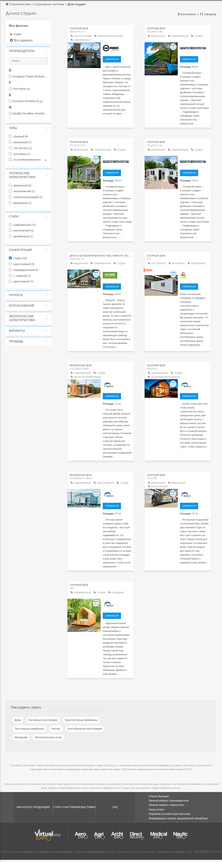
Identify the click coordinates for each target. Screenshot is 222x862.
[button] (28, 51)
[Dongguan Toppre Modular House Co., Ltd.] (194, 275)
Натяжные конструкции (43, 720)
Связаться (111, 59)
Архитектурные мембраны (81, 720)
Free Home (21, 89)
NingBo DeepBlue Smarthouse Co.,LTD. (30, 113)
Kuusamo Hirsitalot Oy (28, 101)
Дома (18, 720)
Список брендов (159, 796)
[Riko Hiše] (117, 47)
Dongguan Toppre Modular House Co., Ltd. (30, 76)
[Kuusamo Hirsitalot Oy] (117, 275)
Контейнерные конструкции (85, 728)
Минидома (21, 737)
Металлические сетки (48, 737)
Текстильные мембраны (29, 728)
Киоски (56, 728)
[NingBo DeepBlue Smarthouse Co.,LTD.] (117, 384)
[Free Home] (194, 47)
